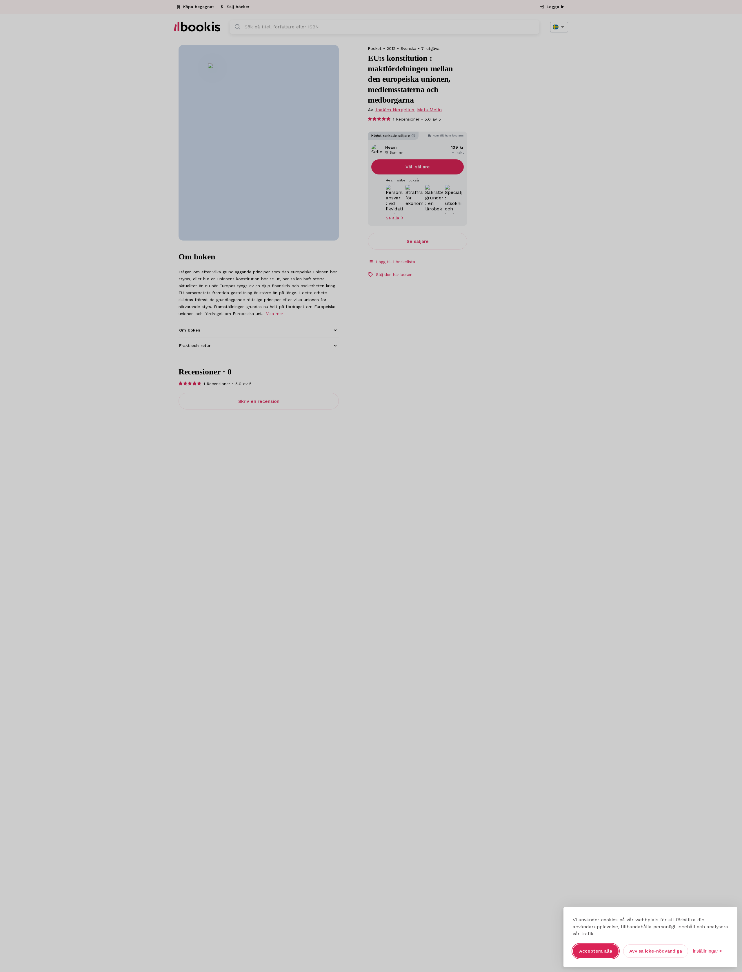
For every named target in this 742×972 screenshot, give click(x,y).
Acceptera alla (595, 951)
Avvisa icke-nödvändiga (655, 951)
